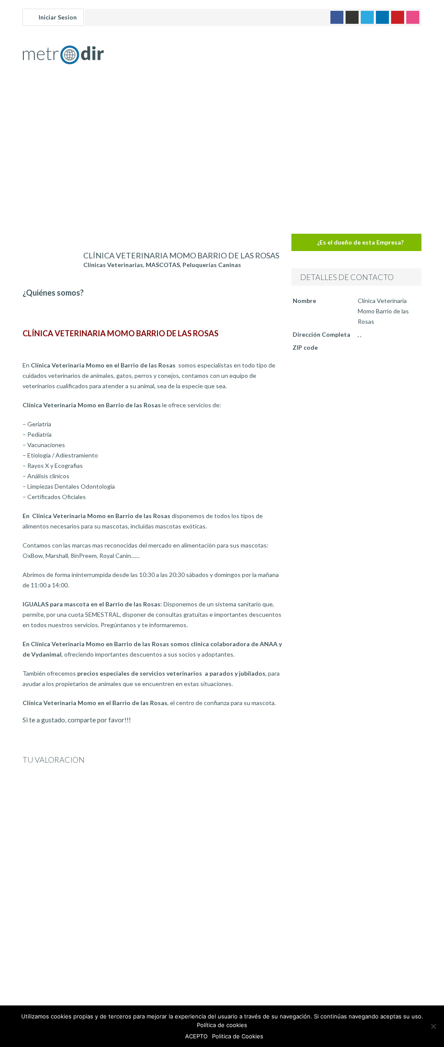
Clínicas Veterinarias (113, 264)
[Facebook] (336, 17)
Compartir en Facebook (142, 725)
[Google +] (352, 17)
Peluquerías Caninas (212, 264)
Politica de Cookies (237, 1036)
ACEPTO (196, 1036)
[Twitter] (367, 17)
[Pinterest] (397, 17)
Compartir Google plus (186, 725)
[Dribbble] (412, 17)
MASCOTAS (163, 264)
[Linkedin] (382, 17)
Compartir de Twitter (164, 725)
